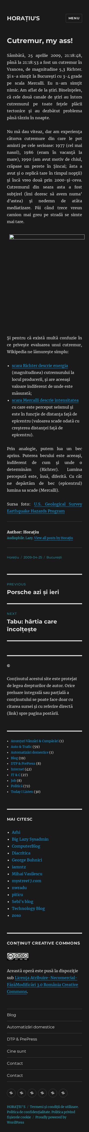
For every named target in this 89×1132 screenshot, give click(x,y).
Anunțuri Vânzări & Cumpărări (35, 741)
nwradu (19, 887)
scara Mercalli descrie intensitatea (45, 400)
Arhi (16, 832)
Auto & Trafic (21, 747)
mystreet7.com (26, 880)
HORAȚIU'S (23, 18)
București (54, 557)
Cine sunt (16, 1051)
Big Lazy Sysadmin (30, 839)
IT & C (15, 775)
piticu (17, 894)
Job (13, 781)
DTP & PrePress (23, 764)
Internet (17, 769)
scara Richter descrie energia (40, 365)
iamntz (19, 866)
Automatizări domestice (29, 752)
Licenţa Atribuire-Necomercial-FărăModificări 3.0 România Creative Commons (42, 984)
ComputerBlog (26, 846)
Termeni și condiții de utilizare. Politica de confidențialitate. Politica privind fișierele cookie (43, 1112)
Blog (14, 758)
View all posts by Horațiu (53, 538)
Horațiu (13, 557)
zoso (16, 915)
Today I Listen (22, 792)
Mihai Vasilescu (27, 873)
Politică (16, 786)
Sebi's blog (22, 901)
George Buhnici (27, 859)
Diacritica (21, 853)
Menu (73, 18)
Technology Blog (28, 908)
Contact (15, 1063)
